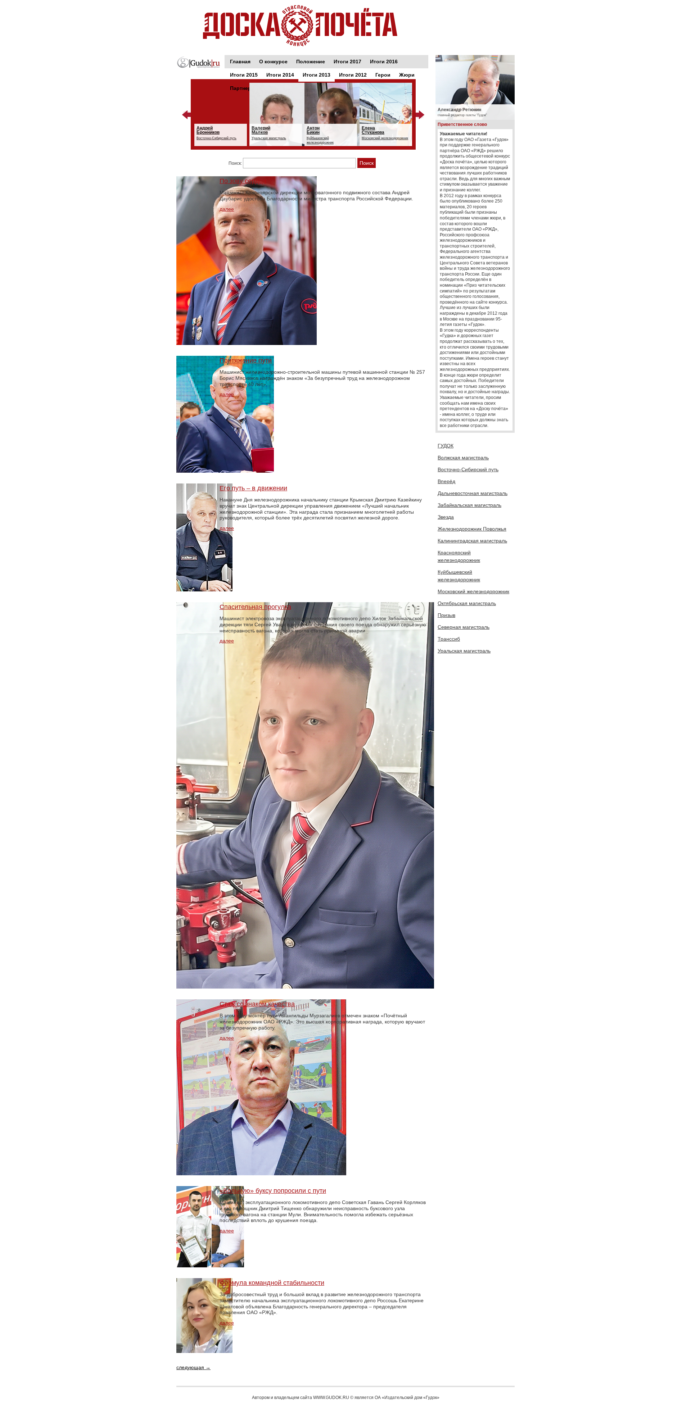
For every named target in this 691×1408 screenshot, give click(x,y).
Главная (240, 61)
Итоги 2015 (244, 75)
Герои (382, 75)
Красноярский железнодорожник (459, 556)
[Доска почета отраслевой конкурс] (302, 25)
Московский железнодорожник (473, 591)
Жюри (407, 75)
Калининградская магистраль (472, 541)
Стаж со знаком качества (257, 1004)
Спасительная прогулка (255, 606)
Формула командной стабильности (272, 1282)
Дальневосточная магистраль (472, 493)
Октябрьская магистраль (467, 603)
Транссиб (449, 639)
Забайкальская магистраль (469, 505)
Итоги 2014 (280, 75)
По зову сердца (243, 181)
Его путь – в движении (253, 488)
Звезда (446, 517)
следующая (193, 1367)
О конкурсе (273, 61)
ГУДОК (445, 446)
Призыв (446, 615)
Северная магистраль (463, 627)
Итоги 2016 (384, 61)
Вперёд (446, 481)
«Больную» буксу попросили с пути (273, 1190)
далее (227, 209)
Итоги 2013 (316, 75)
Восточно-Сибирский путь (468, 469)
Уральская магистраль (464, 651)
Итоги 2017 (347, 61)
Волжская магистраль (463, 457)
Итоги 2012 (353, 75)
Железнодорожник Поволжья (472, 529)
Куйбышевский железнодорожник (459, 575)
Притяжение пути (246, 360)
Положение (310, 61)
